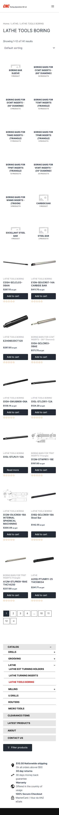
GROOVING (14, 658)
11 (48, 613)
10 (41, 613)
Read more (13, 470)
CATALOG (13, 647)
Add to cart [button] (13, 296)
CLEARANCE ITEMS (19, 715)
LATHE (12, 665)
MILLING (13, 689)
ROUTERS (14, 702)
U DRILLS (13, 695)
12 (6, 621)
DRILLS (12, 652)
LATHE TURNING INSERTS (23, 675)
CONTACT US (15, 738)
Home (6, 23)
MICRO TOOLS (16, 708)
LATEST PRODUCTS (19, 723)
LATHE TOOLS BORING (21, 682)
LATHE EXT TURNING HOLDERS (26, 669)
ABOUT (12, 730)
